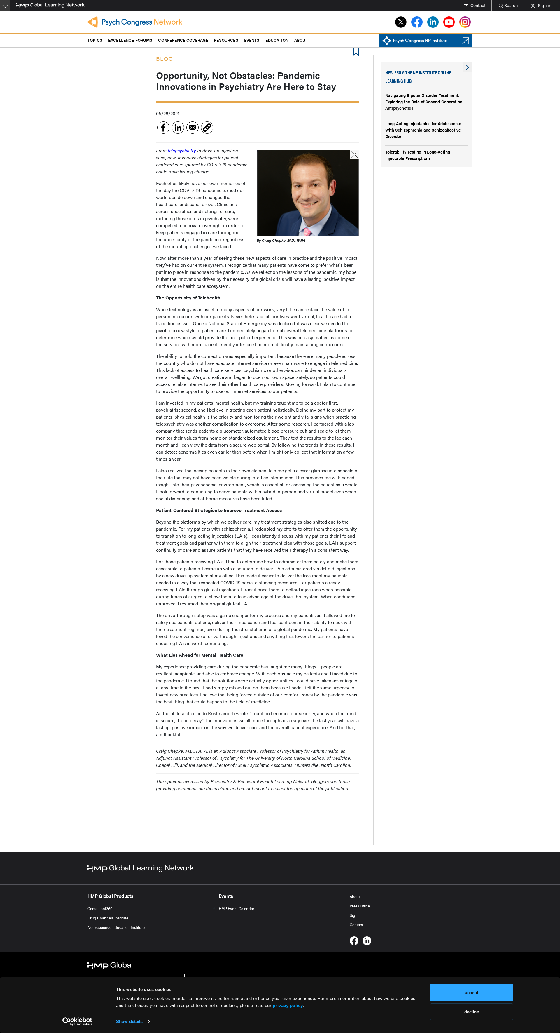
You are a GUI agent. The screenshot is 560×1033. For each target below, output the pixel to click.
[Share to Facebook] (163, 127)
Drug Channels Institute (108, 918)
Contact (356, 924)
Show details (129, 1021)
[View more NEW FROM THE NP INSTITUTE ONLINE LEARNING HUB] (468, 67)
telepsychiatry (182, 150)
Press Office (360, 906)
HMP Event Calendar (236, 908)
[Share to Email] (192, 127)
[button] (207, 127)
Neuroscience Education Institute (116, 927)
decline (471, 1011)
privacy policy (288, 1005)
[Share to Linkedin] (178, 127)
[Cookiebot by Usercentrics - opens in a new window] (77, 1021)
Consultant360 (100, 908)
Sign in (356, 915)
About (355, 896)
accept (471, 992)
